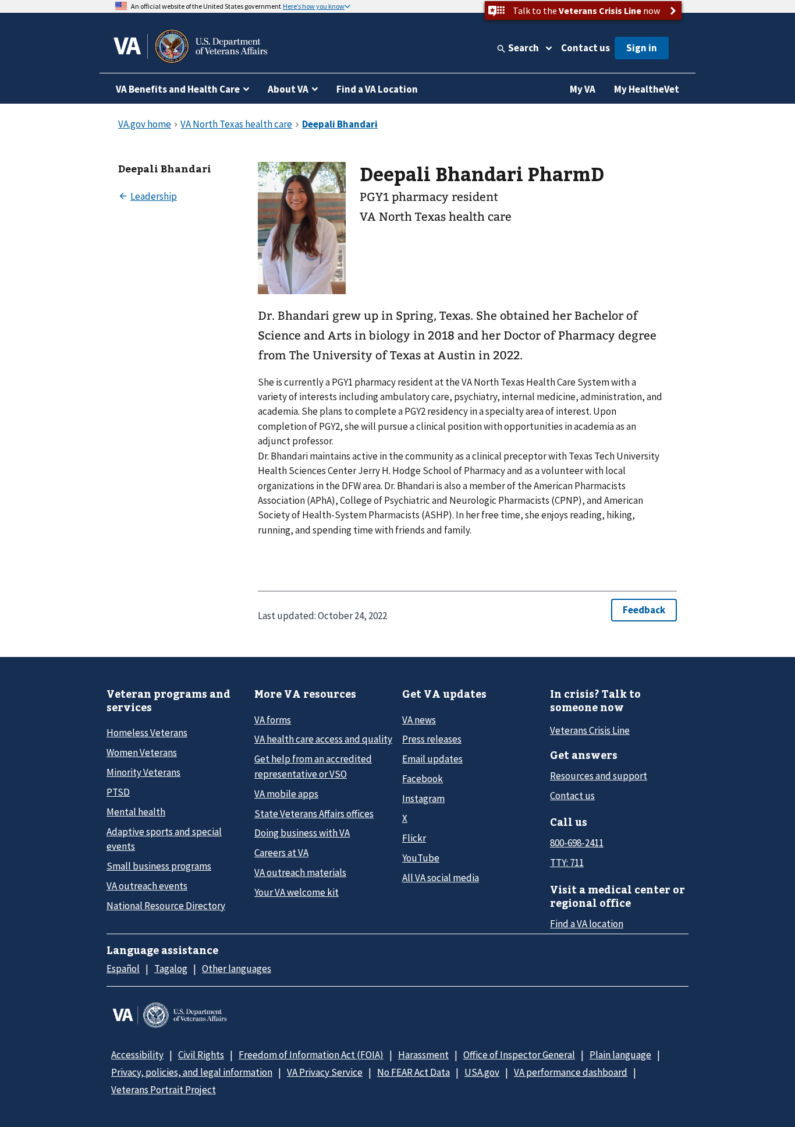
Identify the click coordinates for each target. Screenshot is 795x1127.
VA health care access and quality (323, 739)
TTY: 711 (567, 862)
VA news (419, 719)
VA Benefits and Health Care (178, 89)
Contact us (585, 47)
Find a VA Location (377, 89)
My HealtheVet (646, 89)
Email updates (432, 758)
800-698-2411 (577, 842)
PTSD (118, 792)
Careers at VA (281, 852)
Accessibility (137, 1054)
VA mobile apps (286, 793)
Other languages (236, 968)
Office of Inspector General (519, 1054)
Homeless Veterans (147, 732)
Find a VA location (586, 923)
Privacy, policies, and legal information (191, 1072)
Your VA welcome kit (296, 892)
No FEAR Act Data (413, 1072)
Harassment (423, 1054)
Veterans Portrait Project (163, 1089)
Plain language (620, 1054)
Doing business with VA (302, 832)
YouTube (420, 858)
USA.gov (481, 1072)
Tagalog (170, 968)
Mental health (136, 811)
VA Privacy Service (325, 1072)
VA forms (272, 719)
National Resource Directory (166, 905)
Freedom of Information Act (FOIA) (311, 1054)
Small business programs (159, 866)
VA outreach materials (300, 872)
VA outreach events (147, 885)
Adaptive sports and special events (164, 839)
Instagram (423, 798)
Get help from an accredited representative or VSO (313, 766)
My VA (582, 89)
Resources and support (598, 775)
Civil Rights (201, 1054)
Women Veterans (142, 752)
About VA (288, 89)
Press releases (432, 739)
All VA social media (440, 877)
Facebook (422, 778)
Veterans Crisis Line (590, 730)
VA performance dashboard (570, 1072)
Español (123, 968)
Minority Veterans (143, 772)
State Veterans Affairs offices (314, 813)
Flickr (414, 838)
